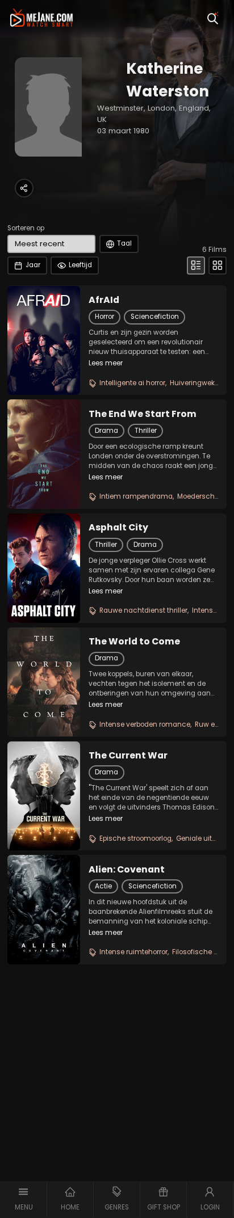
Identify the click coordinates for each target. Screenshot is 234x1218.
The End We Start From (143, 414)
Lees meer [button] (106, 363)
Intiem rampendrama (136, 496)
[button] (24, 1199)
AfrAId (104, 300)
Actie (103, 886)
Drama (106, 430)
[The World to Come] (43, 681)
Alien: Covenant (127, 869)
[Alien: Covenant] (43, 909)
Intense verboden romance (144, 724)
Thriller (146, 430)
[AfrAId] (43, 340)
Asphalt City (118, 527)
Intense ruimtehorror (133, 951)
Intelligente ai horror (132, 382)
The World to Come (134, 641)
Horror (104, 316)
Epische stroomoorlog (135, 838)
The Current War (128, 755)
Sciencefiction (155, 316)
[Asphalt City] (43, 567)
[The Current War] (43, 795)
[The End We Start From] (43, 453)
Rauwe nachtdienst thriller (143, 610)
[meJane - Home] (42, 19)
